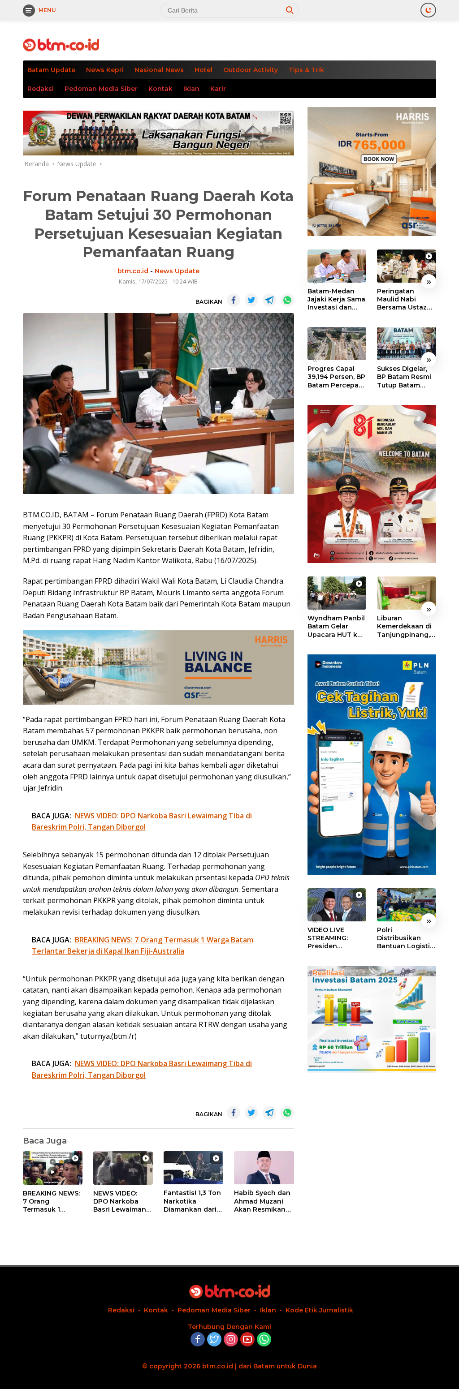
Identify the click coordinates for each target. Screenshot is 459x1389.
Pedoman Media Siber (101, 89)
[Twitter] (214, 1340)
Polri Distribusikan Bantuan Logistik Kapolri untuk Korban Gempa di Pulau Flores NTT (406, 938)
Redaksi (40, 89)
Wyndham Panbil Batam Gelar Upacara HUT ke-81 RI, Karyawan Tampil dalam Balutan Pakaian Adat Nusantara (336, 626)
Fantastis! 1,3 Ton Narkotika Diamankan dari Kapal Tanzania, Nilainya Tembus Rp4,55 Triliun (192, 1201)
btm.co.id (132, 271)
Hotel (203, 70)
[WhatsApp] (264, 1340)
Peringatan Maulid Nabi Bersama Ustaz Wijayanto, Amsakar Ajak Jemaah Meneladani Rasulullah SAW (402, 299)
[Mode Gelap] (428, 10)
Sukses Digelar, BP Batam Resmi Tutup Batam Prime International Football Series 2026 (404, 377)
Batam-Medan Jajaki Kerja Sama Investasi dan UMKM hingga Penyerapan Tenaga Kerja (336, 299)
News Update (177, 271)
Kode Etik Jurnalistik (319, 1310)
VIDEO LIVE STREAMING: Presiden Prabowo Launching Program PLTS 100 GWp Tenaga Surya (335, 938)
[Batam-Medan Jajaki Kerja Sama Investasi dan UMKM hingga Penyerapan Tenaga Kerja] (337, 266)
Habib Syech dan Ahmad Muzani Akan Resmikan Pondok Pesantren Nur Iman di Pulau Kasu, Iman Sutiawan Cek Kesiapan (262, 1201)
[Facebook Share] (233, 300)
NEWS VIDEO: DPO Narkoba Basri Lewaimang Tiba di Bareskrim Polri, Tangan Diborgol (122, 1201)
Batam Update (51, 70)
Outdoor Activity (250, 70)
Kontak (160, 89)
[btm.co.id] (61, 44)
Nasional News (159, 70)
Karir (218, 89)
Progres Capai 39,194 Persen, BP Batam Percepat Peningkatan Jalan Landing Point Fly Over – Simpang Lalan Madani (336, 377)
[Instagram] (231, 1340)
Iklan (191, 89)
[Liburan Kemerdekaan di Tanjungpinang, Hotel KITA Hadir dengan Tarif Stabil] (406, 593)
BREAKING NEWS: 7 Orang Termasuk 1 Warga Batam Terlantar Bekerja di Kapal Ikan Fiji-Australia (51, 1201)
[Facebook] (198, 1340)
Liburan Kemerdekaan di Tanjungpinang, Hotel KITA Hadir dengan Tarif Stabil (404, 626)
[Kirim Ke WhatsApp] (287, 300)
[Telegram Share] (269, 300)
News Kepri (105, 70)
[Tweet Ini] (251, 300)
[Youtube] (247, 1340)
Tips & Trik (306, 70)
